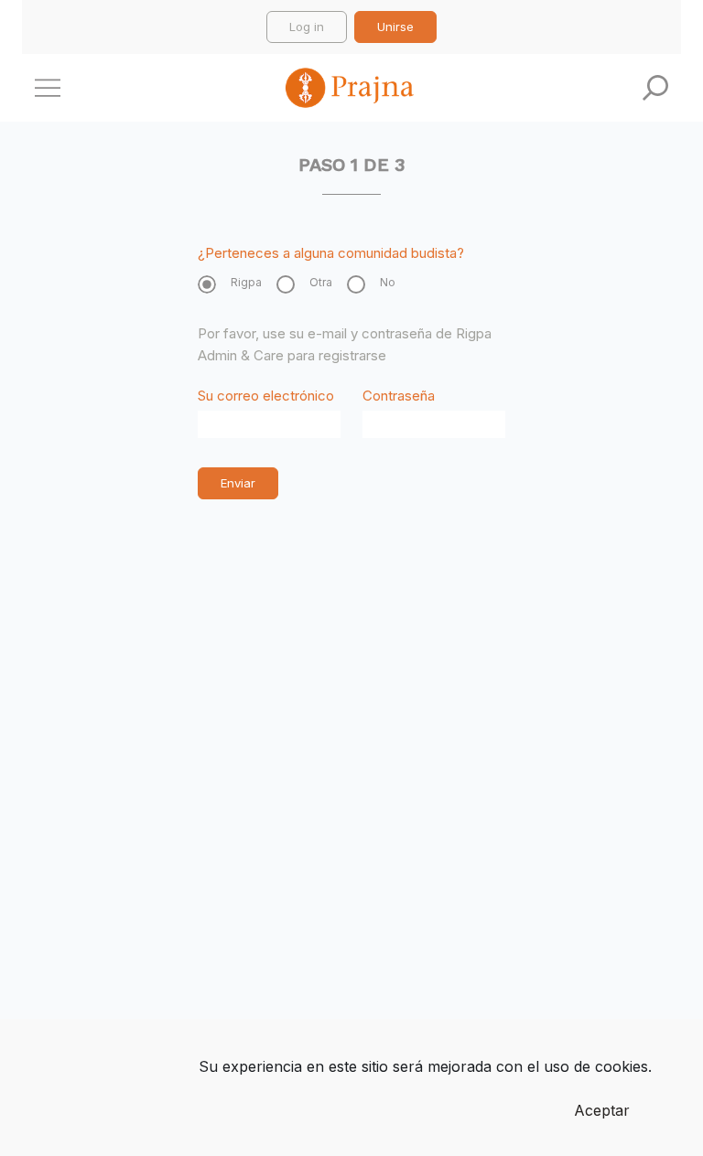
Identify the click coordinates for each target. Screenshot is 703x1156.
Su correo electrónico (266, 395)
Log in (306, 26)
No (387, 282)
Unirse (395, 26)
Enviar (238, 483)
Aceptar (602, 1110)
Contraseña (398, 395)
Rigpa (246, 282)
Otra (320, 282)
